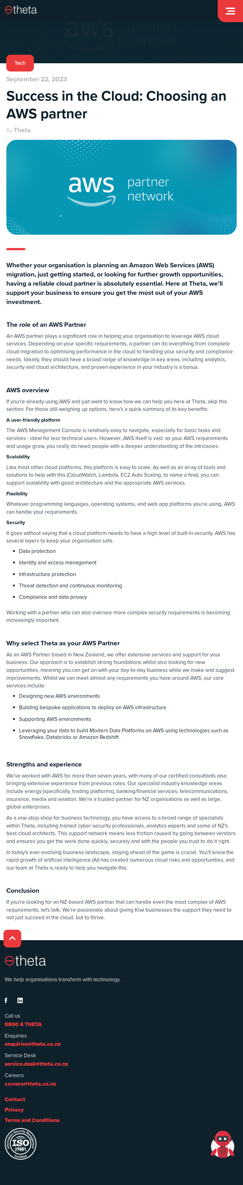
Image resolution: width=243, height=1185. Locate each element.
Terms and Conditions (32, 1120)
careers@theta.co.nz (30, 1084)
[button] (230, 11)
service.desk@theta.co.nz (36, 1064)
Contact (15, 1099)
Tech (20, 63)
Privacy (14, 1110)
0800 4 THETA (23, 1024)
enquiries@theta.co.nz (32, 1044)
